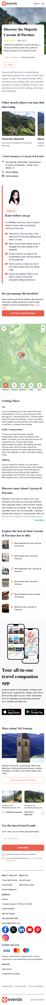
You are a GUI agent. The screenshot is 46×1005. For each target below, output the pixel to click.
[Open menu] (43, 4)
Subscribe (23, 848)
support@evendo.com (11, 923)
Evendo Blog (7, 885)
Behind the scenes (26, 885)
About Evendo (25, 880)
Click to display (12, 172)
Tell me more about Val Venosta (23, 780)
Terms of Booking (35, 986)
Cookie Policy (33, 858)
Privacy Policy (11, 860)
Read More (39, 520)
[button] (23, 355)
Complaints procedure (11, 974)
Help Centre (7, 969)
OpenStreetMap (7, 325)
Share (10, 65)
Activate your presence (23, 313)
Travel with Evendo (9, 880)
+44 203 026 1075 (10, 918)
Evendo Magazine (9, 889)
